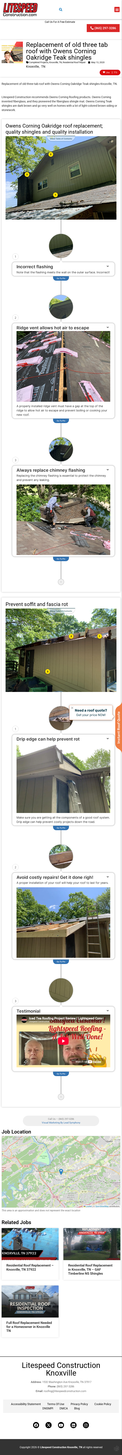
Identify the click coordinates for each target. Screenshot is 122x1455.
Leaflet (88, 1206)
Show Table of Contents (61, 138)
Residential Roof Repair (74, 62)
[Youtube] (61, 1425)
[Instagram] (86, 1425)
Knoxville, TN (55, 62)
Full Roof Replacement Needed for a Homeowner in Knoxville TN (29, 1327)
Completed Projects (38, 62)
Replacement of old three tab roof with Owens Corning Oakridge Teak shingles (67, 51)
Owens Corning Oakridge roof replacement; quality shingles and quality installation (54, 129)
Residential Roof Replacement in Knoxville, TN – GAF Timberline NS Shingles (90, 1269)
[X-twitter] (48, 1425)
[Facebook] (36, 1425)
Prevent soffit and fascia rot (37, 604)
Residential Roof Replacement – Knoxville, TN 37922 (30, 1267)
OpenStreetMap (102, 1206)
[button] (117, 9)
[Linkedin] (73, 1425)
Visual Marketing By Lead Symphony (61, 1122)
